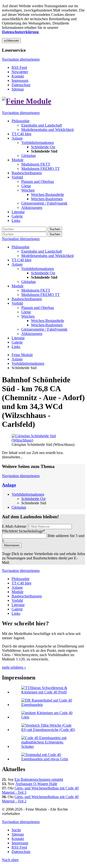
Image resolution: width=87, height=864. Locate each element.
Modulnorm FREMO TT (40, 295)
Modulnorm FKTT (35, 290)
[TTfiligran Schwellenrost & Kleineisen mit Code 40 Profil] (48, 692)
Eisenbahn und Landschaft (41, 251)
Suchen (55, 229)
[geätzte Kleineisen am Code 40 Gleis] (48, 717)
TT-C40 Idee (21, 260)
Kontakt (18, 76)
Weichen (28, 316)
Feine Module (22, 355)
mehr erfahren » (14, 667)
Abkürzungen (31, 334)
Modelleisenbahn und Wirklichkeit (47, 256)
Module (17, 286)
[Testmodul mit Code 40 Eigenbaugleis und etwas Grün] (48, 759)
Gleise (26, 312)
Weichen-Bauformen (47, 325)
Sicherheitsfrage (23, 531)
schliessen (11, 40)
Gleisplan (28, 282)
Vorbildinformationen (37, 269)
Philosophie (20, 247)
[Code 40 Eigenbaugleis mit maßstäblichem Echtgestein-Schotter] (48, 746)
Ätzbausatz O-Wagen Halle (36, 784)
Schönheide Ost (43, 273)
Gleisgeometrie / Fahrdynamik (44, 329)
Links (16, 347)
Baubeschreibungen (27, 299)
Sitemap (18, 89)
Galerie (17, 342)
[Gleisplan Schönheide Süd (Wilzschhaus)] (43, 440)
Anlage (17, 264)
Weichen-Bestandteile (47, 321)
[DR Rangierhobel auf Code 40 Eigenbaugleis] (48, 705)
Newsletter (20, 72)
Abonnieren (12, 545)
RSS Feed (19, 67)
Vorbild (17, 303)
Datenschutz (21, 85)
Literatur (18, 338)
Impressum (20, 80)
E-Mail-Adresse (14, 526)
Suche (16, 830)
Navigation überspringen (21, 59)
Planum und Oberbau (37, 308)
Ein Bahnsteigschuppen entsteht (38, 779)
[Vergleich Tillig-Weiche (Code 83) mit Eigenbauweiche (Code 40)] (48, 730)
